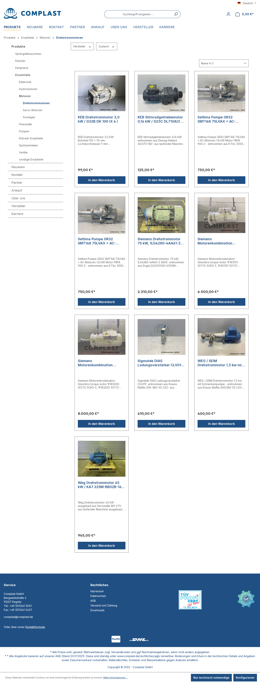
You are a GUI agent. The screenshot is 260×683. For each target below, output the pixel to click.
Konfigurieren (245, 677)
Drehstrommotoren (36, 103)
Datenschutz (98, 596)
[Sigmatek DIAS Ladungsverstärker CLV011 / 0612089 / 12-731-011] (161, 337)
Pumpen (24, 131)
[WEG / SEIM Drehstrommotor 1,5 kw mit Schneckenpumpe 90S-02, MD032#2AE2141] (221, 337)
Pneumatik (25, 124)
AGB (93, 600)
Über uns (18, 198)
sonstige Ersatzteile (31, 159)
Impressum (97, 591)
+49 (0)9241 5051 (21, 605)
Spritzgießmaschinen (28, 53)
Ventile (23, 152)
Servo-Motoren (32, 110)
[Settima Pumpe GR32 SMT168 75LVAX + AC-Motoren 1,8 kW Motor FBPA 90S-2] (221, 93)
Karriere (17, 214)
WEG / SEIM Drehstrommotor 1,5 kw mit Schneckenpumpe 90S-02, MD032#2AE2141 (220, 363)
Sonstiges (29, 117)
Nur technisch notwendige (211, 677)
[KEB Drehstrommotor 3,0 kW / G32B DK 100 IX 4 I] (102, 93)
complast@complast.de (18, 616)
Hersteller (79, 46)
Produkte (18, 46)
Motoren (25, 96)
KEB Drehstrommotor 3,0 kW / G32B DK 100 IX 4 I (99, 119)
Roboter (20, 60)
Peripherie (21, 67)
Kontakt (16, 175)
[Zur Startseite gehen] (32, 13)
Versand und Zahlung (103, 605)
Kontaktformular (35, 627)
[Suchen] (175, 14)
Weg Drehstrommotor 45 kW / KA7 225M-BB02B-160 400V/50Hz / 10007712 (101, 485)
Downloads (97, 610)
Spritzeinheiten (28, 145)
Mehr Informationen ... (115, 677)
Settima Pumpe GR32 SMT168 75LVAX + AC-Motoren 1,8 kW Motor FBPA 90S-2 (221, 119)
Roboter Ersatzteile (31, 138)
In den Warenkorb (101, 180)
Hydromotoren (28, 89)
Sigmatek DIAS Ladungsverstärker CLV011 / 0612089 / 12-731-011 (161, 363)
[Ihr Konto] (228, 14)
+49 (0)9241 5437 (21, 609)
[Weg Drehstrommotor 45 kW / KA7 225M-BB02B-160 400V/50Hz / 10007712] (102, 459)
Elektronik (25, 82)
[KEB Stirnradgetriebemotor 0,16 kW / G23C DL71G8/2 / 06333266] (161, 93)
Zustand (104, 46)
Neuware (18, 167)
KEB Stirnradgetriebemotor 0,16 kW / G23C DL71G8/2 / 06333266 (160, 119)
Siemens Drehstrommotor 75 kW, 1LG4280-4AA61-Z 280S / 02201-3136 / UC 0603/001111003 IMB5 (159, 241)
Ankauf (16, 190)
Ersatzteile (22, 75)
